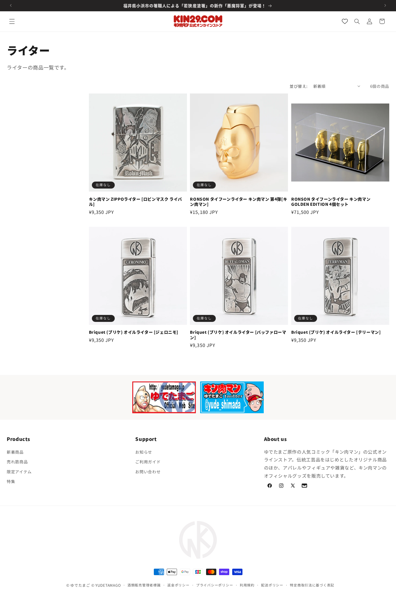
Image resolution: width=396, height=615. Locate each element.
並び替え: (298, 86)
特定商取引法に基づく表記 (312, 584)
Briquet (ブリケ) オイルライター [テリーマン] (336, 332)
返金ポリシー (178, 584)
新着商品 (15, 452)
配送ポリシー (272, 584)
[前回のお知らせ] (11, 5)
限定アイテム (19, 471)
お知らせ (143, 452)
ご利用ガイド (148, 461)
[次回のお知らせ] (385, 5)
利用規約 (247, 584)
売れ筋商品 (17, 461)
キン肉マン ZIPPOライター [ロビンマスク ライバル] (135, 201)
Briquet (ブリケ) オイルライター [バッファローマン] (238, 334)
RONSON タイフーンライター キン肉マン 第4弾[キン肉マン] (238, 201)
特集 (11, 481)
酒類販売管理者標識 (144, 584)
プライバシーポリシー (214, 584)
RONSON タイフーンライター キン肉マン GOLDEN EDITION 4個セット (330, 201)
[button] (12, 21)
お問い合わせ (148, 471)
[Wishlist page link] (345, 21)
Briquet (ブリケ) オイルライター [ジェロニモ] (133, 332)
